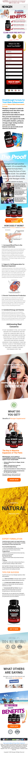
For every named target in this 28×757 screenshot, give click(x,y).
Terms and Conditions (8, 743)
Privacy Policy (16, 743)
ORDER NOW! (14, 480)
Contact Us (22, 743)
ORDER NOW (14, 726)
